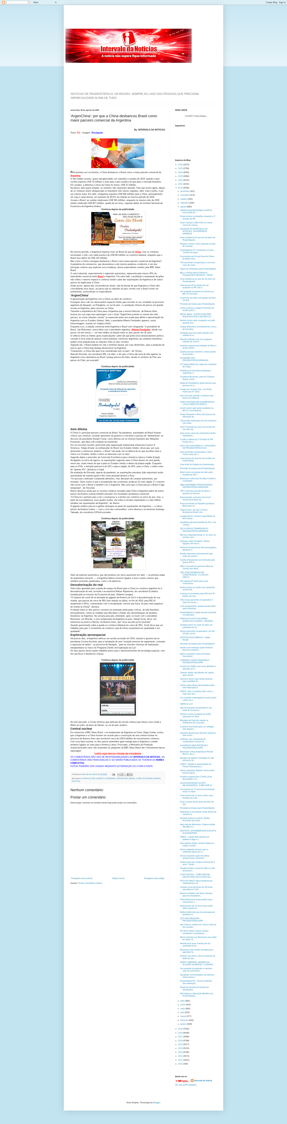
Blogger (156, 1102)
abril (182, 1012)
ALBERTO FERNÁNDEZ (106, 778)
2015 (180, 1044)
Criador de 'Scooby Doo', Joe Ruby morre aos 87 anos (196, 390)
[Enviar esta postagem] (113, 774)
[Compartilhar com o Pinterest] (131, 774)
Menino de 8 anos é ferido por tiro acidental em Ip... (195, 944)
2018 (180, 1033)
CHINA (139, 778)
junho (183, 1004)
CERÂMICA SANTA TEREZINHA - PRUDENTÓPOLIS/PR (195, 661)
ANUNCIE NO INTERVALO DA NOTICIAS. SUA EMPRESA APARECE (193, 231)
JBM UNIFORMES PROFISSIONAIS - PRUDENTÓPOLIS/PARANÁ (196, 486)
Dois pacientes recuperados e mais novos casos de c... (196, 453)
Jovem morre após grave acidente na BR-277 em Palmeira (197, 409)
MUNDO (157, 778)
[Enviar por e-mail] (118, 774)
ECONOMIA (148, 778)
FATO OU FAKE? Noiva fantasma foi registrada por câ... (196, 882)
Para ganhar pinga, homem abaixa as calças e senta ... (197, 844)
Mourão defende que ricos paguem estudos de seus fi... (196, 340)
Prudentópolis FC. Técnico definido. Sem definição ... (196, 982)
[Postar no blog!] (122, 774)
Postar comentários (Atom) (90, 883)
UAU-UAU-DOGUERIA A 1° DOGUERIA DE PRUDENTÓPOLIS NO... (197, 447)
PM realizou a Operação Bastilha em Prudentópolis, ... (196, 994)
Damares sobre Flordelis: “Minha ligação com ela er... (195, 542)
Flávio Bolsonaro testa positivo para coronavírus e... (196, 900)
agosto (183, 207)
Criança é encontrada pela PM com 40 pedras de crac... (197, 594)
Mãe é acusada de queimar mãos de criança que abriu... (196, 567)
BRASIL (132, 778)
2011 (180, 1060)
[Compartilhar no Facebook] (128, 774)
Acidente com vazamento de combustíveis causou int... (193, 740)
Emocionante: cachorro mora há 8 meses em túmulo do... (195, 498)
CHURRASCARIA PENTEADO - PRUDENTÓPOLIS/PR (194, 746)
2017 (180, 1036)
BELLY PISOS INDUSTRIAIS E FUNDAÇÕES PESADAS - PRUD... (197, 274)
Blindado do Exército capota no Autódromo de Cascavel (194, 721)
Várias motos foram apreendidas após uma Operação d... (197, 686)
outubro (184, 199)
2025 (180, 168)
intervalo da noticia (89, 774)
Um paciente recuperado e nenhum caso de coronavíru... (196, 969)
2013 (180, 1052)
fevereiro (184, 1020)
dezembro (185, 191)
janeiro (183, 1024)
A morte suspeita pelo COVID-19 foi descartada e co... (196, 778)
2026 (180, 164)
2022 (180, 180)
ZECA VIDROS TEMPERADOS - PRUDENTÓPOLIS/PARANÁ (194, 529)
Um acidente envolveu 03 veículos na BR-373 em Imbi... (197, 292)
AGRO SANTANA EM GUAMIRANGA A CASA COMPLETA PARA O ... (197, 403)
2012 (180, 1056)
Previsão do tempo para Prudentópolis (197, 304)
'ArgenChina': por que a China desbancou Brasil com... (193, 511)
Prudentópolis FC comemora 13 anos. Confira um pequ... (197, 251)
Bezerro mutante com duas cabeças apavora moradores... (196, 894)
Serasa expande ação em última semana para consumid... (194, 857)
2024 (180, 172)
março (183, 1016)
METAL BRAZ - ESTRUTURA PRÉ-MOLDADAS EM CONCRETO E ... (196, 315)
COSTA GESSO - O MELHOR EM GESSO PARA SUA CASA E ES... (196, 875)
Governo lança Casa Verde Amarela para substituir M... (196, 680)
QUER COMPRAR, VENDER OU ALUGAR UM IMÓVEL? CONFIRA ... (197, 963)
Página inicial (118, 878)
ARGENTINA (122, 778)
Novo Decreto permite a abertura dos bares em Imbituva (196, 397)
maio (182, 1008)
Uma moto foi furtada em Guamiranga (197, 464)
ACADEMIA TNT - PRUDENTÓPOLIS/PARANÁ (194, 359)
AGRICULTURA (88, 778)
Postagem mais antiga (154, 878)
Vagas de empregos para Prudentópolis (198, 269)
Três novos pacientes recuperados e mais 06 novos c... (196, 601)
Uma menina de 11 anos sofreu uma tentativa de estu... (196, 796)
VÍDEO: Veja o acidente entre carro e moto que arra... (196, 692)
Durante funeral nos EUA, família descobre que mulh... (195, 819)
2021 (180, 184)
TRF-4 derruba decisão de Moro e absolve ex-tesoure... (195, 492)
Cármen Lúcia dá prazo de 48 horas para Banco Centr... (196, 888)
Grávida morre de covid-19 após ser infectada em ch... (196, 626)
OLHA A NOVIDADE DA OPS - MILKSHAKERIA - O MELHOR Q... (196, 784)
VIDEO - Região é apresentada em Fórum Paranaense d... (195, 765)
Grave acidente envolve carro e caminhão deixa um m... (194, 850)
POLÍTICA (76, 781)
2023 (180, 176)
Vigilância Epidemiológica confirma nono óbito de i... (196, 211)
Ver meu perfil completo (185, 1085)
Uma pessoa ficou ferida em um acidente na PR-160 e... (194, 286)
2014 (180, 1048)
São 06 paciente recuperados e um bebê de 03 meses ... (196, 709)
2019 (180, 1029)
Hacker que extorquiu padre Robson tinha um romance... (196, 648)
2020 (180, 188)
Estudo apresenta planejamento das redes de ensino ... (196, 554)
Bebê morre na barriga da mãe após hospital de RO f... (196, 473)
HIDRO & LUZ (186, 704)
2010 (180, 1064)
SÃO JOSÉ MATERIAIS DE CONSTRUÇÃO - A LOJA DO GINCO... (194, 574)
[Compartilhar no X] (125, 774)
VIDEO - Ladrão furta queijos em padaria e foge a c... (194, 838)
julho (182, 1001)
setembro (184, 203)
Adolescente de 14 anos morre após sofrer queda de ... (196, 907)
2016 (180, 1040)
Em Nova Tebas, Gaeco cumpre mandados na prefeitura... (194, 932)
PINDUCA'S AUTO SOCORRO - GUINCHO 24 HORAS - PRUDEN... (197, 619)
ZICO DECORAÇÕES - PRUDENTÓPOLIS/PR (191, 919)
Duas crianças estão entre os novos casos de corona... (196, 223)
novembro (185, 195)
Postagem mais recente (82, 878)
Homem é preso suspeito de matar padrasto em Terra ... (195, 715)
